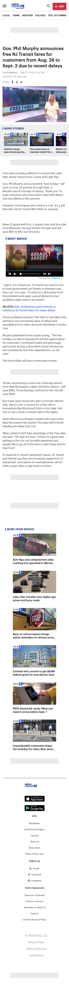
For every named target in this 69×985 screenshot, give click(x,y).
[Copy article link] (21, 82)
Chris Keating (10, 73)
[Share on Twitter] (17, 82)
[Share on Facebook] (12, 82)
